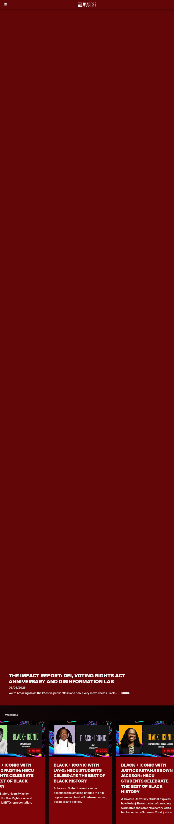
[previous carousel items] (6, 748)
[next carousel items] (167, 748)
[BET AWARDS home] (87, 6)
